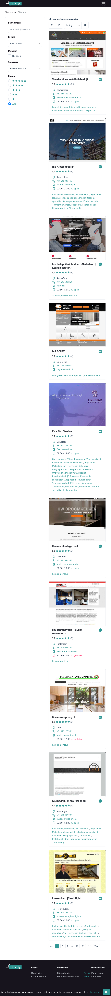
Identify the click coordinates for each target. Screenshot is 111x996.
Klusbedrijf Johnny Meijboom (69, 801)
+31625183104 (64, 912)
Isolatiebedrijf (82, 194)
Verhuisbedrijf (79, 472)
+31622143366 (64, 445)
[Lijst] (52, 25)
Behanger (67, 201)
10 (77, 946)
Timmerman (58, 204)
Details (76, 58)
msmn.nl (61, 285)
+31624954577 (64, 647)
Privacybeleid (63, 972)
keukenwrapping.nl (66, 735)
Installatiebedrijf (72, 107)
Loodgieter (57, 107)
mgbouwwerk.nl (65, 369)
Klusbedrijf (57, 194)
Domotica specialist (72, 929)
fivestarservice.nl (65, 449)
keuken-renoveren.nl (67, 651)
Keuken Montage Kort (65, 546)
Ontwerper (57, 472)
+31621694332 (64, 560)
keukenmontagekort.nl (68, 564)
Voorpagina (10, 12)
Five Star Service (62, 431)
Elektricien (69, 194)
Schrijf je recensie (76, 50)
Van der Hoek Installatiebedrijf (70, 79)
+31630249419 (64, 180)
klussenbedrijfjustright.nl (69, 916)
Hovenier (56, 197)
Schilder (81, 197)
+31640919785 (64, 815)
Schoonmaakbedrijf (61, 483)
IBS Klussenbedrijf (63, 166)
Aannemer (78, 110)
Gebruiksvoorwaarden (68, 976)
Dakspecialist (90, 110)
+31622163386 (64, 731)
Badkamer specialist (62, 110)
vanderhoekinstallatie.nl (69, 97)
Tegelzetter (95, 194)
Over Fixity (36, 972)
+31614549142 (64, 93)
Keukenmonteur (89, 107)
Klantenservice (38, 976)
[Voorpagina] (13, 3)
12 (89, 946)
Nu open (16, 55)
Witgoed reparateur (76, 459)
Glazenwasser (59, 459)
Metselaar (57, 465)
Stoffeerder (84, 486)
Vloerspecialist (69, 197)
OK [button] (106, 992)
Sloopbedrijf (75, 208)
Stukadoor (88, 469)
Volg (96, 946)
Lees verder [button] (95, 992)
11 (83, 946)
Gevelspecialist (70, 465)
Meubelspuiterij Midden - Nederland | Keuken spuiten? (74, 266)
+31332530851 (64, 281)
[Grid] (59, 25)
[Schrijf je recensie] (100, 79)
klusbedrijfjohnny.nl (66, 818)
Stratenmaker (88, 204)
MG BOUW (58, 351)
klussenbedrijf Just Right (66, 898)
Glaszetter (74, 476)
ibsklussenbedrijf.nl (66, 184)
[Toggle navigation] (103, 3)
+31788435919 (64, 365)
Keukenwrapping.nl (63, 717)
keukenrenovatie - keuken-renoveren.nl (67, 631)
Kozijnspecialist (91, 201)
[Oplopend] (85, 25)
